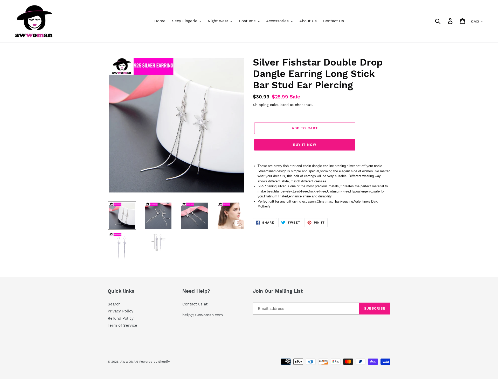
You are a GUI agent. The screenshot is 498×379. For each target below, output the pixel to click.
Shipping (261, 105)
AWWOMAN (129, 361)
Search (114, 304)
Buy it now (304, 145)
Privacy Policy (120, 311)
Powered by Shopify (154, 361)
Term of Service (122, 325)
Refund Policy (121, 318)
